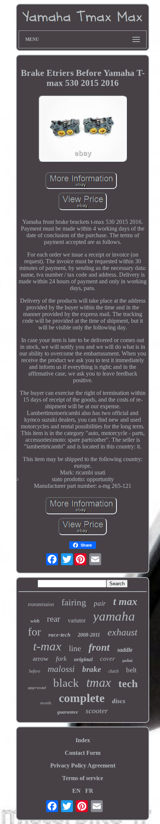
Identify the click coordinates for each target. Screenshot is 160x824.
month (45, 703)
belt (131, 670)
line (75, 648)
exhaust (122, 632)
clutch (113, 671)
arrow (40, 658)
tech (128, 683)
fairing (73, 602)
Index (83, 740)
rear (53, 619)
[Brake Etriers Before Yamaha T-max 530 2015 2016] (82, 129)
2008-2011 (89, 635)
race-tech (59, 635)
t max (125, 601)
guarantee (67, 712)
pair (100, 603)
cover (107, 658)
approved (37, 688)
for (34, 631)
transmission (41, 604)
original (83, 659)
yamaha (114, 616)
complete (82, 698)
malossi (61, 669)
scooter (97, 710)
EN (76, 791)
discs (118, 701)
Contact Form (82, 753)
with (35, 621)
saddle (124, 650)
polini (127, 660)
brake (91, 669)
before (34, 671)
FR (89, 791)
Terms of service (82, 778)
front (99, 647)
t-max (47, 646)
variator (77, 620)
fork (61, 658)
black (66, 682)
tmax (98, 682)
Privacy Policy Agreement (82, 765)
